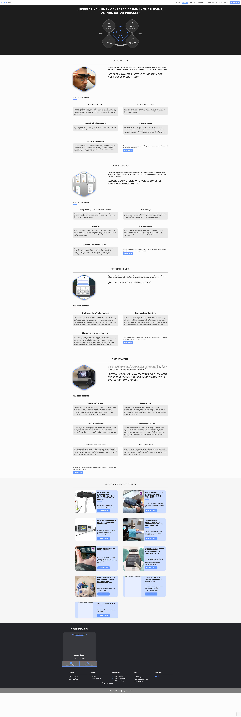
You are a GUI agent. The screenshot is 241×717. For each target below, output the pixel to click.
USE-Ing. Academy (119, 681)
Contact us (128, 150)
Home (178, 2)
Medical (192, 2)
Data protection (96, 678)
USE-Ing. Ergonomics (119, 678)
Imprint (94, 676)
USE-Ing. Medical (118, 676)
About (220, 2)
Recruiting (201, 2)
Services (185, 2)
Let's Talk (233, 2)
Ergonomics (211, 2)
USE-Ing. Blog (139, 681)
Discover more (104, 510)
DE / (226, 2)
